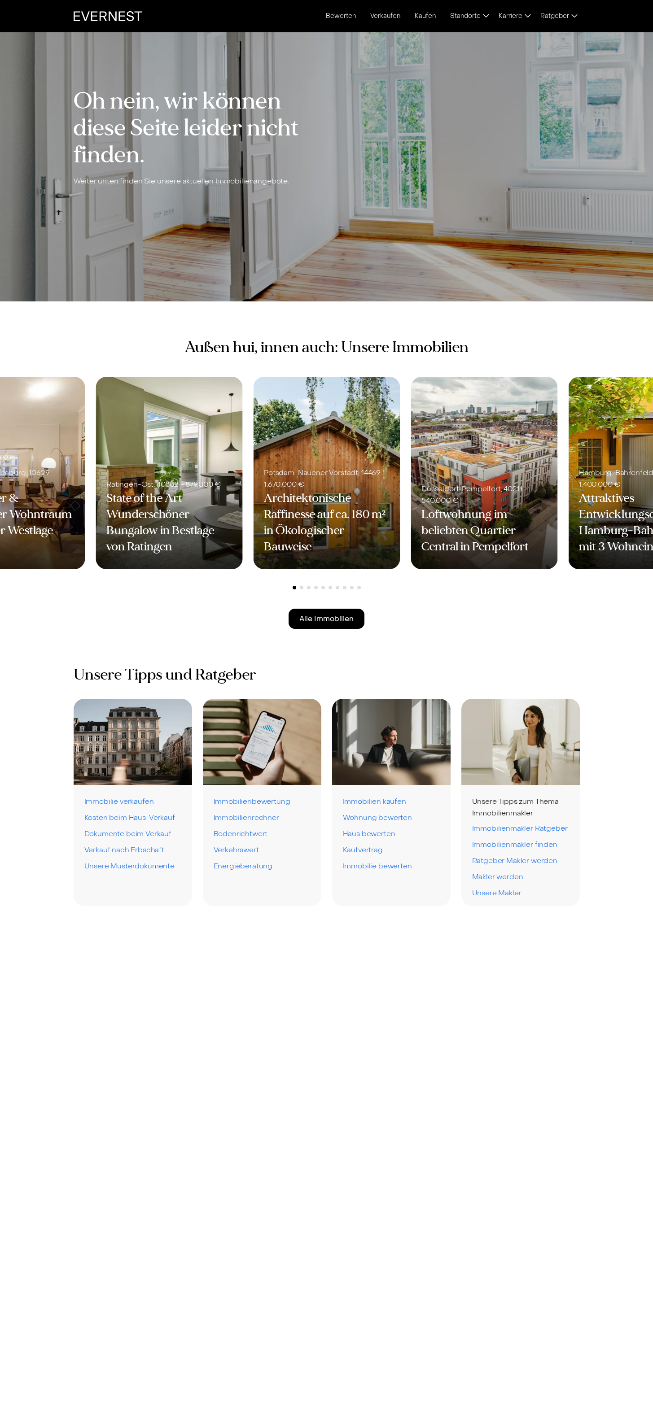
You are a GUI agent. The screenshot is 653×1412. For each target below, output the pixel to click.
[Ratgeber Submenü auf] (574, 16)
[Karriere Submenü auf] (527, 16)
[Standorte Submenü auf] (486, 16)
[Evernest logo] (108, 16)
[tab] (294, 587)
